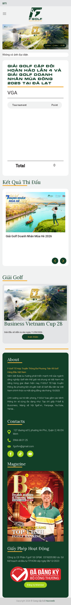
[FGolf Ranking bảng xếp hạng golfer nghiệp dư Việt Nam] (35, 14)
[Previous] (55, 261)
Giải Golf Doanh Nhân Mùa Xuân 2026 (30, 236)
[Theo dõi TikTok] (20, 454)
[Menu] (4, 14)
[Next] (63, 261)
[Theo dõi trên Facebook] (10, 454)
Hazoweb (50, 601)
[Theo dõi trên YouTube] (30, 454)
